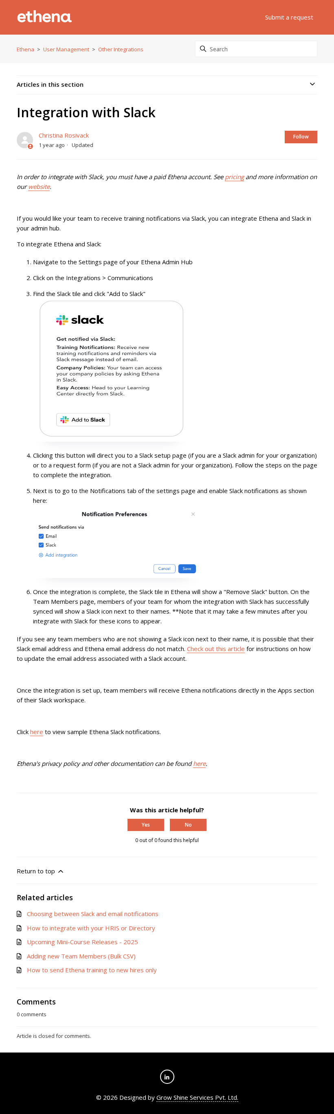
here (36, 732)
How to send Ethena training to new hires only (92, 970)
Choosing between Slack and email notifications (92, 914)
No (188, 824)
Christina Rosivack (64, 135)
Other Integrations (120, 49)
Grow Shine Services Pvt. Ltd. (197, 1097)
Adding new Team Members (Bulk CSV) (81, 956)
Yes (146, 824)
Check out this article (216, 649)
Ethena (25, 49)
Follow (301, 136)
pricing (234, 177)
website (39, 186)
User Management (66, 49)
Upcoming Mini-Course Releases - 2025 (82, 942)
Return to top (37, 871)
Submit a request (289, 17)
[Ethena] (45, 17)
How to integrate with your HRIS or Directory (91, 928)
